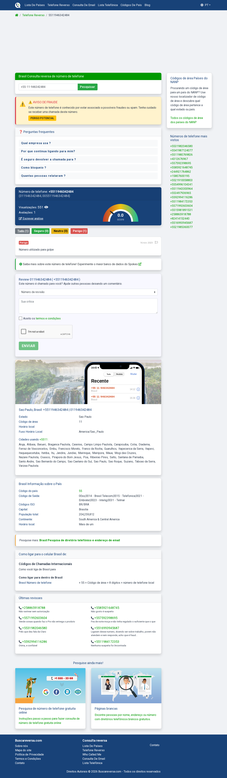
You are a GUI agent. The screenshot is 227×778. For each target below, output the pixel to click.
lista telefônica (108, 5)
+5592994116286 (34, 641)
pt (206, 5)
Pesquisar (87, 87)
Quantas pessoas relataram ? (43, 175)
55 (80, 491)
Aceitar (210, 766)
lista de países (35, 5)
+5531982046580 (34, 628)
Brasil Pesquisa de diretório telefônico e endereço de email (79, 540)
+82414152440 (179, 218)
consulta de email (84, 5)
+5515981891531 (181, 210)
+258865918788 (33, 608)
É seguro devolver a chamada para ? (48, 159)
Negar (192, 766)
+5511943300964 (181, 188)
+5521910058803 (181, 180)
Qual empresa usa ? (36, 143)
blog (147, 5)
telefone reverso (59, 5)
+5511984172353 (106, 641)
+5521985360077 (181, 227)
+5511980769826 (181, 154)
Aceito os (42, 318)
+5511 (44, 439)
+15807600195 (179, 176)
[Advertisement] (113, 45)
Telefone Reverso (33, 15)
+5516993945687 (106, 628)
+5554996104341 (181, 184)
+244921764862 (180, 171)
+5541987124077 (181, 150)
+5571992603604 (34, 618)
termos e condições (48, 318)
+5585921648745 (106, 608)
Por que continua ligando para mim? (48, 151)
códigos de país (131, 5)
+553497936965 (180, 193)
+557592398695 (105, 618)
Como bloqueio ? (33, 167)
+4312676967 (179, 159)
